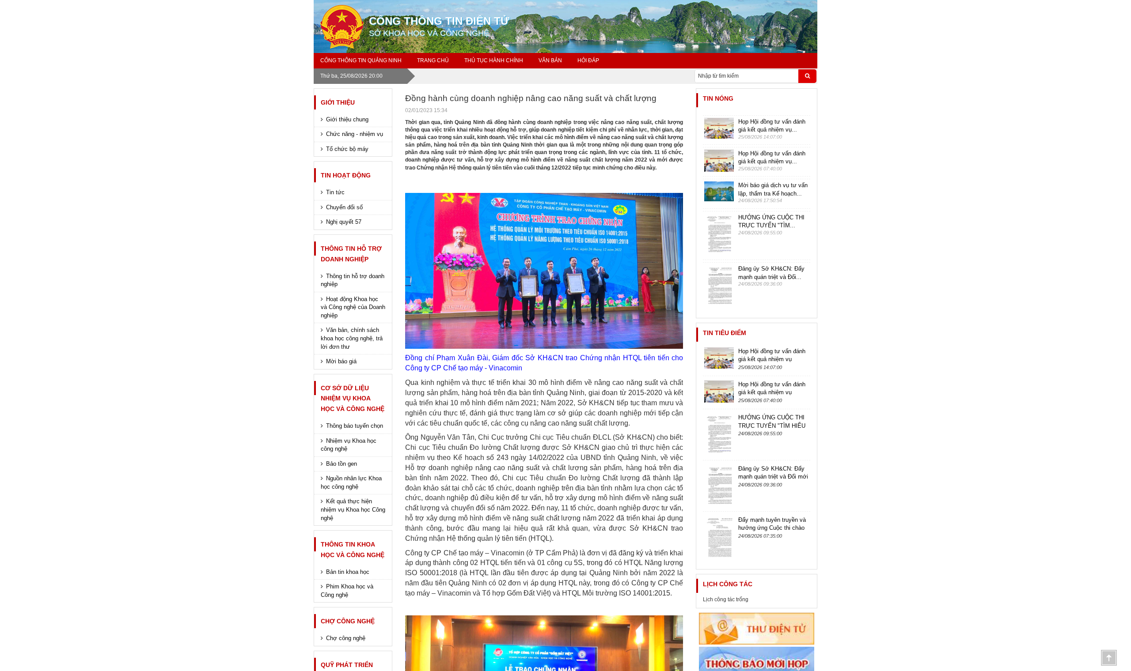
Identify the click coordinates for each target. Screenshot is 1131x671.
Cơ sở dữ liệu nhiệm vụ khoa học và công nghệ (352, 399)
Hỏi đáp (588, 60)
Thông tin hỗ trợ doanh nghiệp (352, 280)
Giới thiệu (338, 102)
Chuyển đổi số (344, 207)
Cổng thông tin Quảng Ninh (361, 60)
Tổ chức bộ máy (347, 149)
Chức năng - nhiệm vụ (354, 134)
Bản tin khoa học (347, 572)
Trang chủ (433, 60)
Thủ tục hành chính (493, 60)
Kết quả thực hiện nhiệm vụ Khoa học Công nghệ (353, 509)
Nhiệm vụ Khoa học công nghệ (348, 444)
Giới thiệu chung (347, 119)
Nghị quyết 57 (343, 222)
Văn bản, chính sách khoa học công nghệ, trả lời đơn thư (352, 338)
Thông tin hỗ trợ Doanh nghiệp (351, 254)
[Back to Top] (1109, 658)
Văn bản (550, 60)
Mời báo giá (341, 361)
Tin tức (335, 192)
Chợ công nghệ (348, 621)
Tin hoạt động (346, 175)
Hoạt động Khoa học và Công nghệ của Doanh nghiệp (353, 307)
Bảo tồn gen (341, 463)
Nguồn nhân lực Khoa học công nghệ (351, 482)
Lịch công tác (727, 584)
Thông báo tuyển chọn (354, 425)
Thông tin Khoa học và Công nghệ (352, 549)
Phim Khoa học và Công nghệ (347, 590)
